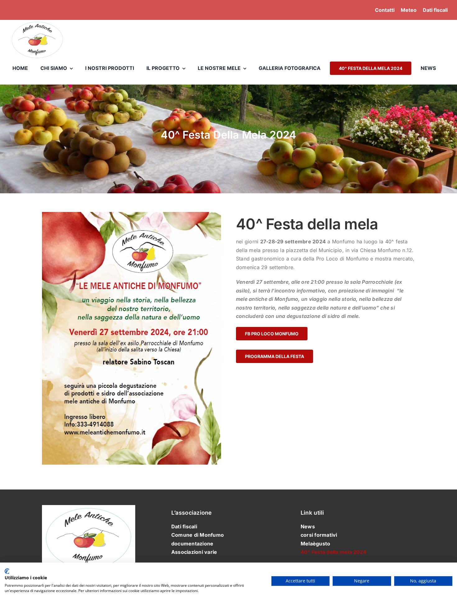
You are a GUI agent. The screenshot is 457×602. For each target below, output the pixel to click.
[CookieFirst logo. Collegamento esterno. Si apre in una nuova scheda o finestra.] (7, 571)
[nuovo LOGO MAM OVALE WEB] (37, 22)
